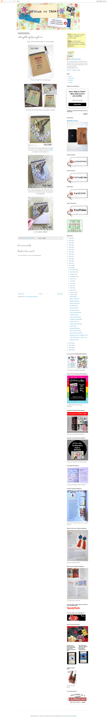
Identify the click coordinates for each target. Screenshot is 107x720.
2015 (70, 263)
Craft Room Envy (74, 314)
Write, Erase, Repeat (75, 330)
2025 (70, 240)
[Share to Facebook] (43, 238)
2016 (70, 260)
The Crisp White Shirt (75, 312)
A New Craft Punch (75, 303)
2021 (70, 249)
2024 (70, 242)
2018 (70, 256)
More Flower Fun (74, 321)
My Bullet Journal (72, 121)
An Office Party (74, 305)
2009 (70, 350)
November (73, 272)
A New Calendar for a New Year (78, 337)
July (71, 281)
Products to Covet (74, 310)
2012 (70, 343)
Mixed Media (73, 296)
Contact (70, 82)
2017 (70, 258)
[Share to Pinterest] (45, 238)
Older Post (60, 293)
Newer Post (21, 293)
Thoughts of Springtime (76, 319)
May (71, 285)
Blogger (75, 716)
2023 (70, 245)
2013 (70, 267)
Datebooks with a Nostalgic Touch (79, 335)
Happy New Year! (74, 339)
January (72, 294)
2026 (70, 238)
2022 (70, 247)
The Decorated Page (75, 317)
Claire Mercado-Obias (75, 59)
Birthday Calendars (75, 328)
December (73, 269)
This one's (33, 80)
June (71, 283)
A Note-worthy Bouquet (76, 323)
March (72, 290)
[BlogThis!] (40, 238)
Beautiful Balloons (74, 301)
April (71, 287)
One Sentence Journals (76, 333)
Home (40, 293)
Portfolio (70, 80)
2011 (70, 345)
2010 (70, 347)
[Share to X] (42, 238)
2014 (70, 265)
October (72, 274)
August (72, 278)
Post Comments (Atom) (31, 296)
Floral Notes (73, 326)
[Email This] (38, 238)
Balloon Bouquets (74, 298)
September (73, 276)
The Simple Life (74, 308)
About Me (70, 78)
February (72, 292)
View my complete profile (73, 70)
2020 (70, 251)
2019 (70, 254)
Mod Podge (50, 150)
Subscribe (77, 104)
